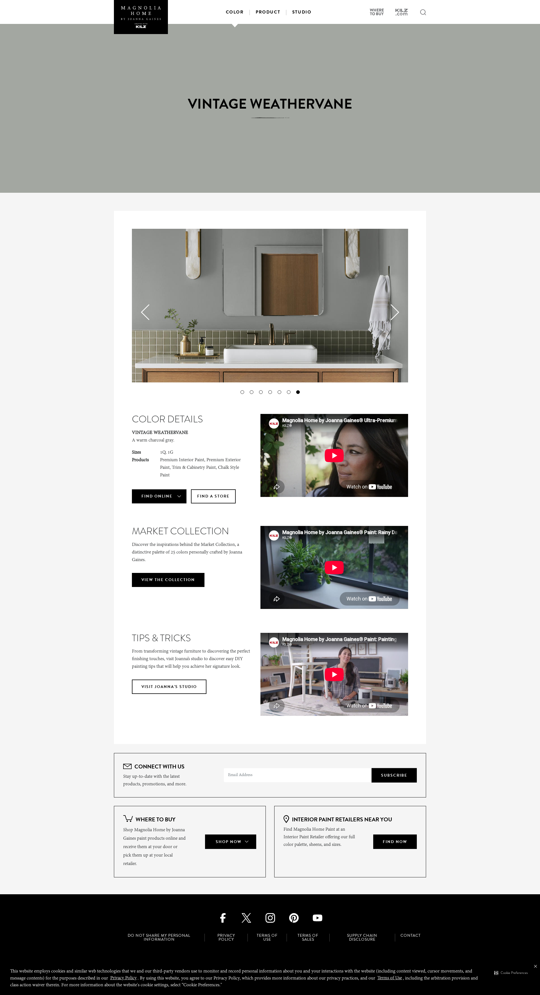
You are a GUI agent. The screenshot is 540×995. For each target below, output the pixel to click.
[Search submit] (423, 12)
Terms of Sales (308, 938)
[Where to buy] (377, 13)
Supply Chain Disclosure (362, 938)
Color (235, 12)
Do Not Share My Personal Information (159, 938)
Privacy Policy (226, 938)
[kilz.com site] (401, 13)
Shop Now (229, 841)
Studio (302, 12)
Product (268, 12)
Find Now (395, 841)
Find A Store (213, 496)
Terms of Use (267, 938)
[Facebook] (222, 917)
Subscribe (394, 775)
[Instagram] (270, 917)
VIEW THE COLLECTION (168, 580)
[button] (511, 973)
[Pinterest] (294, 917)
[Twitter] (246, 917)
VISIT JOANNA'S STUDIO (169, 687)
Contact (410, 936)
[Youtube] (317, 917)
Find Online (156, 496)
